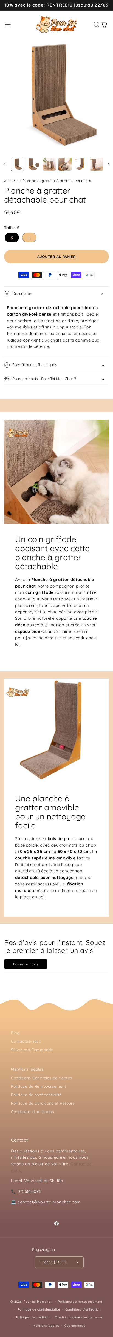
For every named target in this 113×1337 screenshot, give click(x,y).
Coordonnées (74, 1325)
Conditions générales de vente (78, 1317)
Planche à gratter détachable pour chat (56, 180)
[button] (8, 24)
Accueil (10, 180)
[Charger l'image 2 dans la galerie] (33, 164)
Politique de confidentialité (36, 1094)
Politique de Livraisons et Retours (43, 1103)
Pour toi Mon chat (38, 1301)
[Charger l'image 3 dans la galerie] (49, 164)
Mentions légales (27, 1069)
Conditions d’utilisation (83, 1309)
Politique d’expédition (33, 1317)
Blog (15, 1032)
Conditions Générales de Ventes (41, 1077)
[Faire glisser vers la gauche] (4, 164)
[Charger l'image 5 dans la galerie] (80, 164)
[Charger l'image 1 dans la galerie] (17, 164)
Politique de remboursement (80, 1301)
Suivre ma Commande (32, 1049)
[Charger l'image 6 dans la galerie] (96, 164)
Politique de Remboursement (38, 1086)
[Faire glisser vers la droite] (108, 164)
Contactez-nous (26, 1041)
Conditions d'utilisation (32, 1111)
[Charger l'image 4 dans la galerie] (64, 164)
